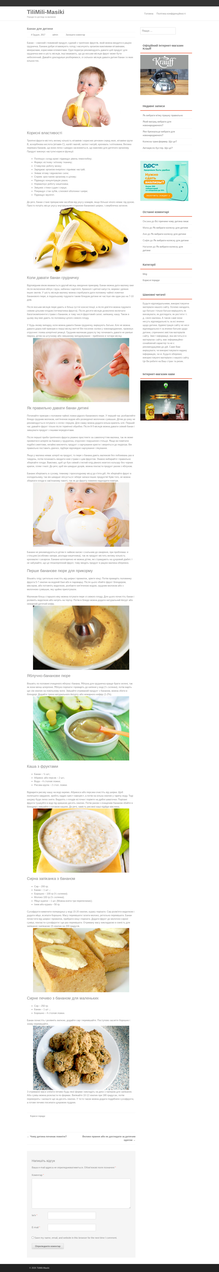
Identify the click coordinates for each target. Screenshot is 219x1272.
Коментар (38, 1175)
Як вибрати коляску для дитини (170, 227)
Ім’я (34, 1215)
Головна (148, 13)
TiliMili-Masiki (45, 12)
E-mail (36, 1227)
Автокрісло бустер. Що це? (158, 148)
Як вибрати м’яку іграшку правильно (163, 115)
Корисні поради (37, 1116)
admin (55, 35)
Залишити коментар (75, 35)
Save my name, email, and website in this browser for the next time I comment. (75, 1237)
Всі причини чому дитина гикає (172, 221)
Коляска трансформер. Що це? (160, 141)
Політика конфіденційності (171, 13)
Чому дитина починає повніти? (47, 1136)
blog (145, 274)
